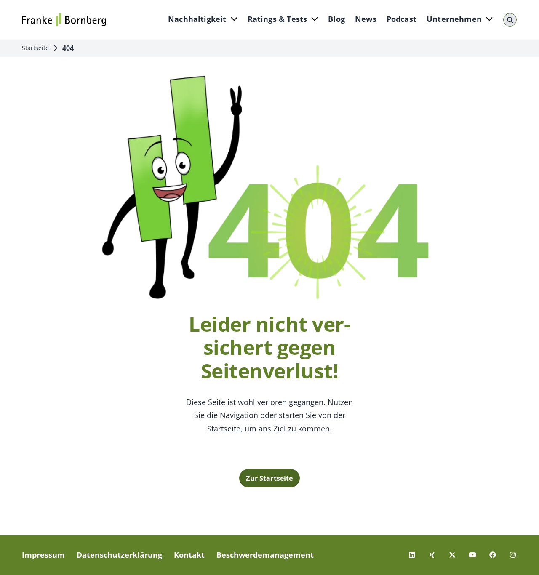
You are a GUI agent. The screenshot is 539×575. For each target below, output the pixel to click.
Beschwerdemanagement (265, 555)
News (365, 19)
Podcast (401, 19)
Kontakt (189, 555)
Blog (336, 19)
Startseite (35, 48)
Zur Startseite (269, 478)
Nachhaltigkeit (197, 19)
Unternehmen (454, 19)
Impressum (43, 555)
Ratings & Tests (277, 19)
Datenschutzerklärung (119, 555)
